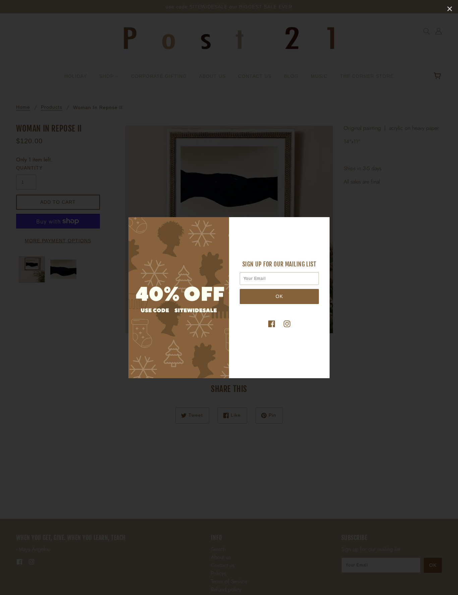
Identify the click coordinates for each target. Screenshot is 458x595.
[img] (272, 323)
